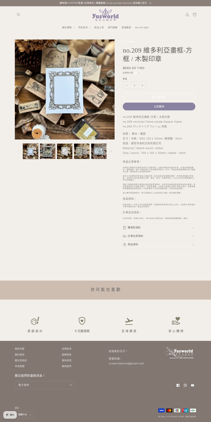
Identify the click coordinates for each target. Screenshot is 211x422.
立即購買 (159, 106)
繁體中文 (22, 414)
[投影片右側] (111, 151)
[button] (18, 14)
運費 (135, 73)
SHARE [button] (131, 41)
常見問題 (19, 366)
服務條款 (66, 354)
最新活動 (19, 348)
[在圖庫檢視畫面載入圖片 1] (30, 151)
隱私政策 (66, 360)
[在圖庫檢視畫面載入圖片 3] (64, 151)
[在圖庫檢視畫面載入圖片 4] (81, 151)
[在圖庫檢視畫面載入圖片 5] (98, 151)
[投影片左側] (18, 151)
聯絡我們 (66, 366)
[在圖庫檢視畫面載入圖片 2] (47, 151)
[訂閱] (70, 385)
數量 (125, 78)
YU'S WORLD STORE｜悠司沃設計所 (181, 417)
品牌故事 (66, 348)
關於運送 (19, 354)
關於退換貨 (21, 360)
